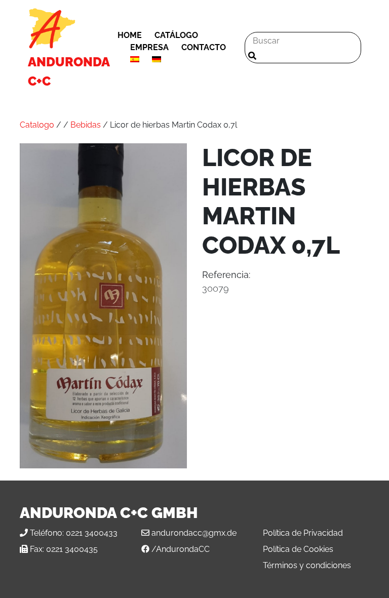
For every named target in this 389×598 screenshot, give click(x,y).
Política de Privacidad (303, 533)
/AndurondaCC (180, 549)
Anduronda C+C (68, 71)
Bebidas (85, 125)
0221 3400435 (72, 549)
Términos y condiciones (307, 565)
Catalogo (37, 125)
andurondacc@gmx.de (194, 533)
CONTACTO (203, 47)
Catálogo (176, 35)
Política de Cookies (298, 549)
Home (130, 35)
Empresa (149, 47)
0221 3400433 (92, 533)
